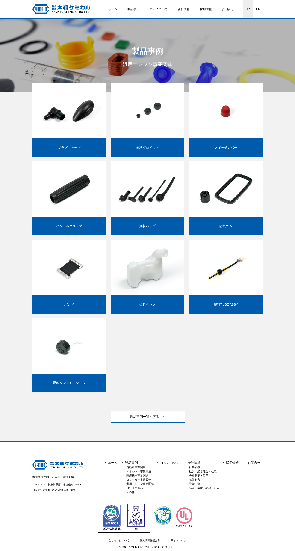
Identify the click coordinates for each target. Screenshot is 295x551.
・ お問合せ (251, 463)
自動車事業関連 (136, 467)
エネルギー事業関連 (138, 471)
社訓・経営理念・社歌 (203, 471)
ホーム (112, 9)
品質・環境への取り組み (204, 488)
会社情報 (184, 9)
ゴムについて (159, 9)
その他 (130, 492)
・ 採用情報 (230, 463)
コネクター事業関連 (138, 479)
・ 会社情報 (192, 463)
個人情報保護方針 (150, 540)
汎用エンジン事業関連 (140, 483)
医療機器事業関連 (137, 475)
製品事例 (133, 9)
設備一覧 (194, 483)
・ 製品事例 (129, 463)
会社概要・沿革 (198, 475)
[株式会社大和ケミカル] (58, 464)
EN (258, 9)
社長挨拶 (194, 467)
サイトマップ (178, 540)
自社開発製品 (134, 488)
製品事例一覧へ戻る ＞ (147, 416)
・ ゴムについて (168, 463)
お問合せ (228, 9)
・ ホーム (111, 463)
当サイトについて (119, 540)
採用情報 (206, 9)
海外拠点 (194, 479)
